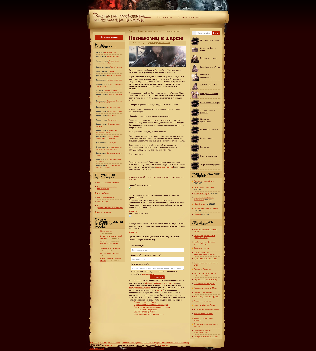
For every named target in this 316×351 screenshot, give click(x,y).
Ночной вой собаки (114, 76)
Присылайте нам (96, 349)
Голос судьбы (112, 143)
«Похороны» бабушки (202, 194)
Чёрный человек (110, 52)
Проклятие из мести (114, 80)
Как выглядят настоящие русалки (206, 297)
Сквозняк (111, 71)
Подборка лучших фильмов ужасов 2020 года (204, 243)
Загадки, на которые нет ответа (106, 131)
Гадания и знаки (148, 342)
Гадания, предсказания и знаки (149, 31)
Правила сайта (161, 345)
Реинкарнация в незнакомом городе (149, 314)
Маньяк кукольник (113, 107)
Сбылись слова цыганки (144, 312)
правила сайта (148, 274)
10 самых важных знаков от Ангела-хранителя (109, 148)
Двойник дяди (102, 201)
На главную (94, 342)
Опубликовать (157, 277)
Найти (215, 33)
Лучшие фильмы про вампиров (205, 259)
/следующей (145, 288)
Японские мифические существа (206, 309)
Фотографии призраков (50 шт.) (205, 288)
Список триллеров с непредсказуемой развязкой (204, 253)
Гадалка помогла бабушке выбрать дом (151, 305)
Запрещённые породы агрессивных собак (202, 331)
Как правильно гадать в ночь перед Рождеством (205, 274)
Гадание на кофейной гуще (145, 302)
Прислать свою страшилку (177, 342)
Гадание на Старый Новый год (205, 280)
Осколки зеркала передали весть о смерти (107, 138)
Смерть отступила (115, 111)
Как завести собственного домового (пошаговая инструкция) (110, 207)
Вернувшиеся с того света (204, 187)
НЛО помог (112, 116)
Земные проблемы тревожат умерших (108, 167)
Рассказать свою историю (189, 17)
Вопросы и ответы (164, 17)
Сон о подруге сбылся (105, 197)
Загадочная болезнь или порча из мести (109, 102)
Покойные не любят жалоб (110, 248)
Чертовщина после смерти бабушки (107, 62)
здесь (159, 290)
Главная (147, 17)
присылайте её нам (164, 167)
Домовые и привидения (131, 342)
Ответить (133, 211)
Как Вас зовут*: (137, 246)
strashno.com (110, 345)
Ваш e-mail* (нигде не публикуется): (146, 255)
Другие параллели (104, 212)
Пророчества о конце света (145, 309)
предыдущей (134, 288)
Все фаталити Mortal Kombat (108, 182)
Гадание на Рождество (202, 269)
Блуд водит (112, 120)
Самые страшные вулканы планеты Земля (107, 188)
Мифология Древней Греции (204, 305)
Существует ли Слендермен (204, 284)
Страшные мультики (201, 248)
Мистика (103, 342)
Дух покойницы (103, 193)
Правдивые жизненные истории (205, 337)
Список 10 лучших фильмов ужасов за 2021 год (204, 237)
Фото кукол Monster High (203, 292)
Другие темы (160, 342)
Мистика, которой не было (109, 253)
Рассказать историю (109, 37)
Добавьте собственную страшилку (160, 283)
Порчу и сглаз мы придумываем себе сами (152, 307)
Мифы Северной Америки (203, 314)
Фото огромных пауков (202, 301)
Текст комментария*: (140, 264)
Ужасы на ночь (114, 342)
